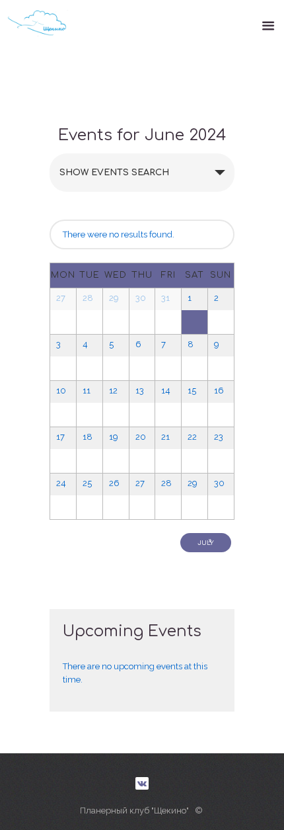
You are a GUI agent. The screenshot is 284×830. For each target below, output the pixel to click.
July (205, 541)
